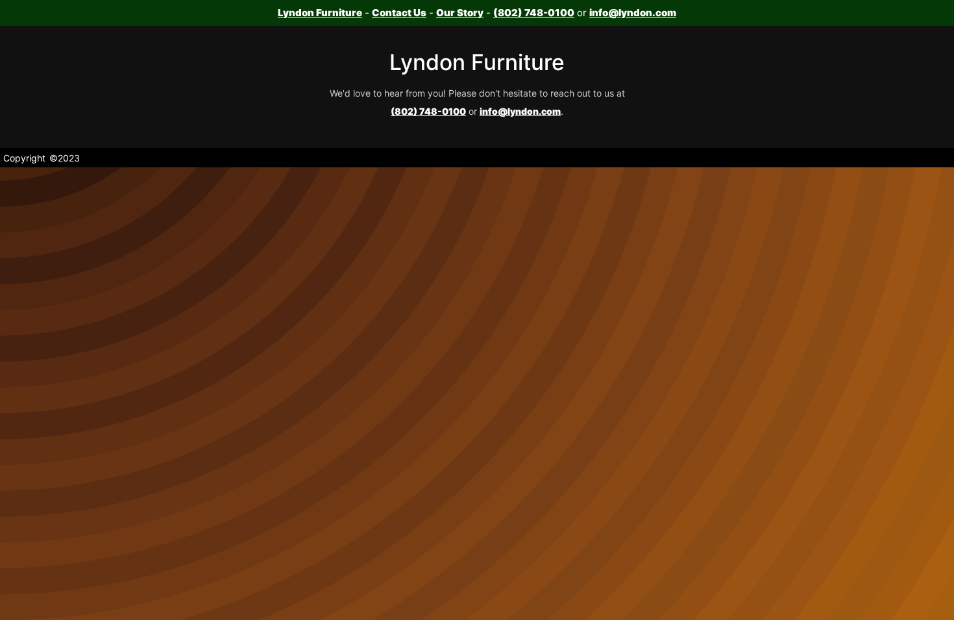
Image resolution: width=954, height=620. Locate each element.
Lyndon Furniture (320, 12)
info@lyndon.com (632, 12)
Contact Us (399, 12)
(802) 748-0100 (533, 12)
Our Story (459, 12)
